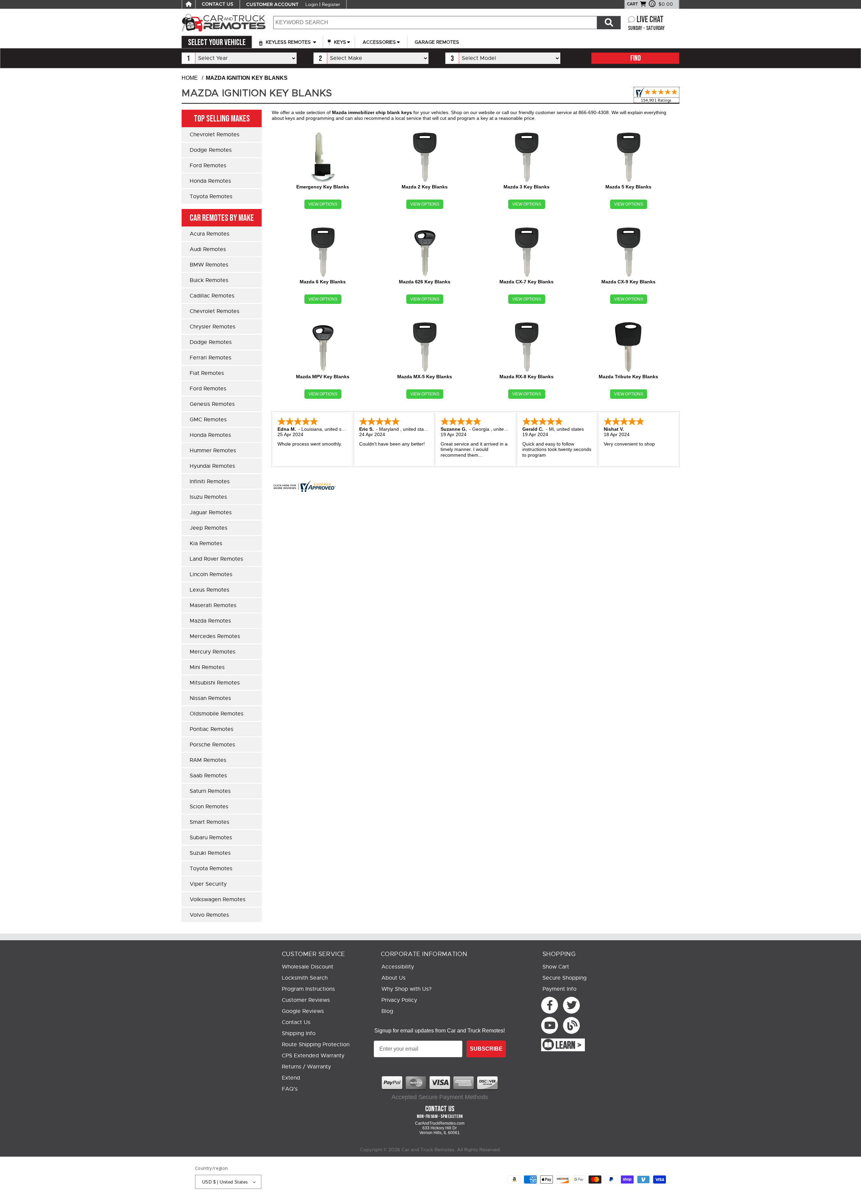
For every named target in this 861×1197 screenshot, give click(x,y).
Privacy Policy (399, 1000)
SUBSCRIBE (486, 1049)
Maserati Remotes (213, 605)
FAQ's (290, 1089)
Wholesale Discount (307, 966)
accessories (379, 42)
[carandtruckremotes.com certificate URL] (475, 486)
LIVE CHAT (650, 19)
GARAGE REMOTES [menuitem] (437, 42)
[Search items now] (609, 22)
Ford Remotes (208, 165)
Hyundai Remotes (212, 466)
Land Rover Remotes (216, 559)
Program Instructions (308, 989)
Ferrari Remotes (210, 357)
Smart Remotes (209, 822)
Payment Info (559, 989)
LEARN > (569, 1046)
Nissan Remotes (210, 698)
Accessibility (397, 966)
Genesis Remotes (212, 404)
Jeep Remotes (208, 528)
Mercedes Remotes (215, 636)
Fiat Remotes (207, 373)
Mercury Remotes (212, 651)
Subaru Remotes (211, 837)
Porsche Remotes (212, 744)
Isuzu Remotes (208, 497)
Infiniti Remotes (210, 481)
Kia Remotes (206, 543)
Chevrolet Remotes (214, 134)
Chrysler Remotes (212, 326)
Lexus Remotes (209, 590)
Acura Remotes (209, 234)
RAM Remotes (208, 760)
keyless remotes (288, 42)
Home (190, 78)
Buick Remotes (209, 280)
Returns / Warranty (306, 1066)
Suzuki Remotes (210, 853)
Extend (291, 1078)
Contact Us (296, 1022)
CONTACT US (217, 4)
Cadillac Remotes (212, 295)
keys (339, 42)
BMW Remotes (209, 264)
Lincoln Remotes (211, 574)
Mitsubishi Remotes (215, 682)
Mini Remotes (207, 667)
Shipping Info (298, 1033)
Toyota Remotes (211, 196)
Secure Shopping (564, 978)
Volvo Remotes (209, 915)
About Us (393, 978)
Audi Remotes (208, 249)
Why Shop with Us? (406, 989)
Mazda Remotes (210, 621)
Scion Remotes (209, 806)
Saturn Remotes (210, 791)
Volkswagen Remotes (218, 899)
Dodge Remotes (211, 150)
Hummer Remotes (213, 450)
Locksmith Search (305, 978)
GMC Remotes (208, 419)
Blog (387, 1011)
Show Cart (555, 966)
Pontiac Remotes (211, 729)
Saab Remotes (208, 775)
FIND (635, 58)
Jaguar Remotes (211, 512)
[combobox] (435, 22)
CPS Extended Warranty (313, 1055)
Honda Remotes (210, 181)
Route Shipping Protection (315, 1044)
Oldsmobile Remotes (217, 713)
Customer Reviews (306, 1000)
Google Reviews (303, 1011)
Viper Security (208, 884)
